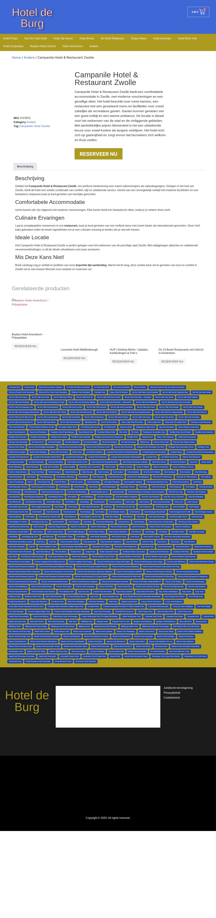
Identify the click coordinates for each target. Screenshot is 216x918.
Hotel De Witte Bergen (98, 527)
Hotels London (110, 467)
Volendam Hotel (99, 392)
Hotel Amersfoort (132, 542)
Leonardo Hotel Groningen (74, 457)
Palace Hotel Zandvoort (165, 437)
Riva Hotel (123, 432)
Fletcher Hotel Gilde (106, 586)
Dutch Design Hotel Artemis (175, 596)
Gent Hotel (13, 556)
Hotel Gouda (30, 517)
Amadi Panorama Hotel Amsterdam (38, 661)
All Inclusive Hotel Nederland (86, 661)
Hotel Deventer (162, 38)
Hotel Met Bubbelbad (195, 497)
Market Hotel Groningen (38, 452)
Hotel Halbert (99, 512)
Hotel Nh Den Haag (176, 492)
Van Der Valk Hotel (35, 38)
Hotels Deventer (87, 472)
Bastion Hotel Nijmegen (71, 636)
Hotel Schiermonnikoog (181, 482)
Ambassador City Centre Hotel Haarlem (166, 656)
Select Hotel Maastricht (17, 432)
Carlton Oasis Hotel (184, 611)
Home (16, 57)
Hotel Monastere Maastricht (34, 497)
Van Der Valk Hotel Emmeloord (81, 412)
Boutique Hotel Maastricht (143, 621)
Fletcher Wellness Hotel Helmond (183, 556)
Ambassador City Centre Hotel (195, 656)
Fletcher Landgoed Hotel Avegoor (81, 562)
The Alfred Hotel (110, 427)
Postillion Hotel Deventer (17, 437)
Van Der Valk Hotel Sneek (164, 397)
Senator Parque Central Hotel (188, 427)
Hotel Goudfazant (15, 517)
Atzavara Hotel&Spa (97, 651)
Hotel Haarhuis (135, 512)
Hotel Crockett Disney (55, 532)
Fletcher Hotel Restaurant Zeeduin (202, 562)
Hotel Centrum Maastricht (118, 532)
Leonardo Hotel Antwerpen (97, 457)
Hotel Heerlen (37, 512)
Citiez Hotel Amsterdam (102, 611)
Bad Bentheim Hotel (16, 651)
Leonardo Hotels (176, 452)
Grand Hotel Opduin (165, 547)
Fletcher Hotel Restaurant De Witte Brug (159, 576)
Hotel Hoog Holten (162, 507)
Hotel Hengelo (194, 507)
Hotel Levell (179, 502)
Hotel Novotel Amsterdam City (52, 492)
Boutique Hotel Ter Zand (120, 621)
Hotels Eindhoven (71, 472)
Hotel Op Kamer (63, 38)
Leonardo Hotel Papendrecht (19, 457)
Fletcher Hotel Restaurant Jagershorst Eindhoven (95, 572)
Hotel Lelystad (192, 502)
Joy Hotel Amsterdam (16, 462)
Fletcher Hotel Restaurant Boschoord (54, 581)
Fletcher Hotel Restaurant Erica (187, 572)
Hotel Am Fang (147, 542)
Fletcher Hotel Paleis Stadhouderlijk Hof (147, 581)
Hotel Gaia (140, 517)
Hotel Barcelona (47, 537)
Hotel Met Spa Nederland (150, 497)
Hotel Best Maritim (178, 532)
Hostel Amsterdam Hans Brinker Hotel (74, 547)
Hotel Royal (197, 482)
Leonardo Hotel (151, 457)
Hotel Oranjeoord (175, 487)
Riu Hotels (135, 432)
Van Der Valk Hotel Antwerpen (188, 417)
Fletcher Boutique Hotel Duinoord (43, 591)
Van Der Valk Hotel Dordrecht (106, 412)
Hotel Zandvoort (169, 472)
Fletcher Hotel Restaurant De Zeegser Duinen (91, 576)
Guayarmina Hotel (147, 547)
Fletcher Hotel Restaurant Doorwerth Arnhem (55, 576)
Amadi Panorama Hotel (63, 661)
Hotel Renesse (64, 487)
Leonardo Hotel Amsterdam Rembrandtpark (126, 457)
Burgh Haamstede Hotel (17, 621)
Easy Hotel (94, 596)
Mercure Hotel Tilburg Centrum (184, 442)
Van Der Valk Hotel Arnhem (164, 417)
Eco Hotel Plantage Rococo (76, 596)
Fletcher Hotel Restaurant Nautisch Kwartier (92, 566)
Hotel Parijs (10, 38)
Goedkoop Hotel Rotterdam (159, 552)
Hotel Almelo (175, 542)
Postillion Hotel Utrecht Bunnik (180, 432)
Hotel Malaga (84, 502)
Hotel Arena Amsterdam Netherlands (177, 537)
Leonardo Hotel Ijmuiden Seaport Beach (47, 457)
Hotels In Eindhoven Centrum (183, 467)
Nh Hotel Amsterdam (109, 442)
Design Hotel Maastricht (17, 601)
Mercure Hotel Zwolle (161, 442)
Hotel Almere (161, 542)
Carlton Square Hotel (145, 611)
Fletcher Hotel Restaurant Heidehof (129, 572)
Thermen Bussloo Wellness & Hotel (41, 427)
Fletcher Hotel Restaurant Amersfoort (115, 581)
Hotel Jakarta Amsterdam (91, 507)
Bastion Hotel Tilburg (166, 631)
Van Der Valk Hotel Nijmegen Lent (21, 407)
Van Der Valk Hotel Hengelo (169, 407)
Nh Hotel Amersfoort (128, 442)
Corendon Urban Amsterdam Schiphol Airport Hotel (66, 606)
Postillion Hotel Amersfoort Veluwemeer (109, 437)
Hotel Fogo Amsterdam (157, 517)
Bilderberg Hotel (84, 626)
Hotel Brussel (136, 532)
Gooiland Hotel (76, 552)
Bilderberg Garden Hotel (129, 626)
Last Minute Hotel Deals (169, 457)
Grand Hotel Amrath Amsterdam (20, 552)
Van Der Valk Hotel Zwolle (202, 392)
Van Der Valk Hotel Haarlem (193, 407)
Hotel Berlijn (13, 537)
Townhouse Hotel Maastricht (201, 422)
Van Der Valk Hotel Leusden (72, 407)
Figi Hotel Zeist (83, 591)
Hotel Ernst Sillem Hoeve (178, 517)
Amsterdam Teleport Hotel (69, 656)
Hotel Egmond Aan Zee (39, 522)
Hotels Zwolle (206, 462)
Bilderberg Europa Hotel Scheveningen (155, 626)
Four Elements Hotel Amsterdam (32, 556)
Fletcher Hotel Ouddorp (173, 581)
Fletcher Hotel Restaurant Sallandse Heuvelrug (55, 566)
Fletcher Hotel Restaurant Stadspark (22, 566)
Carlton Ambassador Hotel (131, 616)
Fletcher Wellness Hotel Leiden (156, 556)
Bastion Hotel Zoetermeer (82, 631)
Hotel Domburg (139, 522)
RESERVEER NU (98, 154)
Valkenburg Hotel (91, 422)
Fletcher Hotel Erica (124, 586)
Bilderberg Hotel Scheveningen (36, 626)
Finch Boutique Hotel (66, 591)
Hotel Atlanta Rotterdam (98, 537)
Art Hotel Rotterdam (112, 38)
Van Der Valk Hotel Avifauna (118, 417)
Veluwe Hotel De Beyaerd (119, 392)
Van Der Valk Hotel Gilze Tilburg (55, 412)
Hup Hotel (193, 462)
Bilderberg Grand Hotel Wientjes (105, 626)
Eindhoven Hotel (14, 596)
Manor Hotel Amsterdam (59, 452)
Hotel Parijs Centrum (127, 487)
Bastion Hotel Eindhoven (17, 641)
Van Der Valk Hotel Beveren (94, 417)
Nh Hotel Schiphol (54, 442)
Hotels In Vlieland (143, 467)
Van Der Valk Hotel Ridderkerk (146, 402)
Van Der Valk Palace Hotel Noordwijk (145, 392)
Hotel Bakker (81, 537)
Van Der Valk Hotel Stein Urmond (108, 397)
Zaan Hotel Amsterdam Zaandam (50, 387)
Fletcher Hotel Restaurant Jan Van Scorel (58, 572)
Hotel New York (187, 38)
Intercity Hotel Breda (55, 462)
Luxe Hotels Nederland (94, 452)
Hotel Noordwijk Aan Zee (99, 492)
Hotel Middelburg (87, 497)
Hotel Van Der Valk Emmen (162, 477)
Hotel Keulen (59, 507)
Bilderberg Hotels (15, 626)
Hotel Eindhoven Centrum (18, 522)
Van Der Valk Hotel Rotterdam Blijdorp (82, 402)
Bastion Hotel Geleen (186, 636)
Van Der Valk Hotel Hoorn (146, 407)
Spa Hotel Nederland (166, 427)
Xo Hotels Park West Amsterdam (78, 387)
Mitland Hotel (145, 442)
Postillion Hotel (132, 437)
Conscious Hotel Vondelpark (183, 606)
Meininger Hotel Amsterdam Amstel (181, 447)
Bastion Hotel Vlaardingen (126, 631)
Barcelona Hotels (161, 646)
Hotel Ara (52, 542)
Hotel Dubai (88, 522)
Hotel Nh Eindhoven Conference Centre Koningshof (146, 492)
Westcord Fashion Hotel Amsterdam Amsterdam (167, 387)
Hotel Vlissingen (98, 477)
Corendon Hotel (93, 606)
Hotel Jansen (72, 507)
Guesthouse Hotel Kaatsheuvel (125, 547)
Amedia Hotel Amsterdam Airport (136, 656)
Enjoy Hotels (138, 38)
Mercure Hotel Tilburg (16, 447)
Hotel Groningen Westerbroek (154, 512)
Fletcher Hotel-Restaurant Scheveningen (148, 562)
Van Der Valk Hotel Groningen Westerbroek (24, 412)
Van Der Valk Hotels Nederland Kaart (175, 392)
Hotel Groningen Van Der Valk (180, 512)
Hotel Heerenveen (52, 512)
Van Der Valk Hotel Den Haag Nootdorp (169, 412)
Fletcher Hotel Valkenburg (176, 562)
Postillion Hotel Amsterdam (81, 437)
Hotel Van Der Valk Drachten (187, 477)
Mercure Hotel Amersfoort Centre (98, 447)
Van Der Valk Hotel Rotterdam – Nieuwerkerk (115, 402)
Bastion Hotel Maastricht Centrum (96, 636)
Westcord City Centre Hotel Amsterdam (53, 392)
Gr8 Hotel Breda (60, 552)
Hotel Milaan (72, 497)
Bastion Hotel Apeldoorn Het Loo (160, 641)
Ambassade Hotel (15, 661)
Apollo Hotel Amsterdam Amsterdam (22, 656)
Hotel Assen (135, 537)
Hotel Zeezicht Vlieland (151, 472)
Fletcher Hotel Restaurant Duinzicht (21, 576)
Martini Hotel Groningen (17, 452)
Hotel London (130, 502)
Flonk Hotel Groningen (80, 556)
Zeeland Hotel (29, 387)
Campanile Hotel (193, 616)
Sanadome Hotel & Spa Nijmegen (62, 432)
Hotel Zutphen (118, 472)
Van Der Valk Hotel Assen (141, 417)
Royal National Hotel (86, 432)
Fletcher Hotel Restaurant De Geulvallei (23, 581)
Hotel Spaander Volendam (133, 482)
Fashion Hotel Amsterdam (102, 591)
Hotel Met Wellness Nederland (126, 497)
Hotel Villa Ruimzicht (115, 477)
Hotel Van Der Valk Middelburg (138, 477)
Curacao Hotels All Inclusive (151, 601)
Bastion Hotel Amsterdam (100, 646)
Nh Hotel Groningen (91, 442)
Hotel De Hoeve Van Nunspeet (160, 527)
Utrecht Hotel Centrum (109, 422)
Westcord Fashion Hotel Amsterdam (22, 392)
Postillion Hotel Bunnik (38, 437)
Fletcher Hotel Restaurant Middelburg (125, 566)
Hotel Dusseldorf (58, 522)
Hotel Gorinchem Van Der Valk (49, 517)
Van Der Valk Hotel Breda (71, 417)
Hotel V (30, 482)
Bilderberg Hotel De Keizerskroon (62, 626)
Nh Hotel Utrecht (38, 442)
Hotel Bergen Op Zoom (30, 537)
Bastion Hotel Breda (95, 641)
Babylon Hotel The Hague (36, 651)
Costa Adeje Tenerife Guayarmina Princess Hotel (26, 606)
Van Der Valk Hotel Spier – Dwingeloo (138, 397)
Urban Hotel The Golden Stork (175, 422)
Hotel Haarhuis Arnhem (117, 512)
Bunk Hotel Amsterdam (56, 621)
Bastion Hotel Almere (143, 646)
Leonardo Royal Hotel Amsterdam (154, 452)
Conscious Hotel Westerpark (158, 606)
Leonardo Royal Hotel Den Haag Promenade (122, 452)
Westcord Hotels (140, 387)
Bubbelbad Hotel (86, 621)
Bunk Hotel (73, 621)
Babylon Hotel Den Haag (58, 651)
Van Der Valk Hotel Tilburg (63, 397)
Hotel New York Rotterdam (196, 492)
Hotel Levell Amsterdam (161, 502)
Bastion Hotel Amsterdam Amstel (48, 646)
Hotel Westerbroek (15, 477)
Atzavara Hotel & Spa (116, 651)
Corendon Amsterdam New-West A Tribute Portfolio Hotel (123, 606)
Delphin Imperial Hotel (129, 601)
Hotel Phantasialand (109, 487)
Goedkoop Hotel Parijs (181, 552)
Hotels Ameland (103, 472)
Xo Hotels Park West (101, 387)
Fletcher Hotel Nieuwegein (195, 581)
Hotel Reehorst (79, 487)
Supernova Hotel (126, 427)
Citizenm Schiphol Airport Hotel (39, 611)
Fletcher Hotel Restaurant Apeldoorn (85, 581)
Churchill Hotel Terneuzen (124, 611)
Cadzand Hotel (208, 616)
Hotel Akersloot (189, 542)
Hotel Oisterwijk (14, 492)
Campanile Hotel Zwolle (34, 126)
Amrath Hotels (115, 656)
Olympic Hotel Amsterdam (18, 442)
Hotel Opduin (190, 487)
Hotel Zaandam (185, 472)
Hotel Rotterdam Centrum (18, 487)
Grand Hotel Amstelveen (203, 547)
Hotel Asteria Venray (119, 537)
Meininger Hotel (203, 447)
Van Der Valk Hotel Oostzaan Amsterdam (176, 402)
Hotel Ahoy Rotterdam (17, 547)
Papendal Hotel (147, 437)
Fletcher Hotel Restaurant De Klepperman (193, 576)
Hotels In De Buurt (37, 472)
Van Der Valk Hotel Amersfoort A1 (21, 422)
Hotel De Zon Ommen (78, 527)
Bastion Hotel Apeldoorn (185, 641)
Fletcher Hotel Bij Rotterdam (174, 586)
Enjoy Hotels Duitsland (124, 591)
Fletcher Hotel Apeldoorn (197, 586)
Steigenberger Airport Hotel (145, 427)
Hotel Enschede (197, 517)
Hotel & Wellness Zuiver (47, 547)
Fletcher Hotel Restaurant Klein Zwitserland (24, 572)
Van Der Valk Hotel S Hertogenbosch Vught (49, 402)
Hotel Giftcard (127, 517)
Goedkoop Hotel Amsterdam (203, 552)
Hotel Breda (87, 38)
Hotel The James (77, 482)
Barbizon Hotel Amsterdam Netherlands (185, 646)
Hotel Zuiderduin (13, 46)
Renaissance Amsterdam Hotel (154, 432)
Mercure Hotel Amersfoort (123, 447)
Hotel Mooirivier (14, 497)
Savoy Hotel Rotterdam (38, 432)
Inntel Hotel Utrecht (159, 462)
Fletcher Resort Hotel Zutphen (19, 562)
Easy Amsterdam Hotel (110, 596)
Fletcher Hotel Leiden (63, 586)
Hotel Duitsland (73, 522)
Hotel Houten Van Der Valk (125, 507)
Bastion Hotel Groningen (165, 636)
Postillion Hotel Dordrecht (204, 432)
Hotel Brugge (149, 532)
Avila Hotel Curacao (79, 651)
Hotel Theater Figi (43, 482)
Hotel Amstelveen (90, 542)
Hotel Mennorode (15, 502)
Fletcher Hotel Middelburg (18, 586)
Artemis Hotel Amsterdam (137, 651)
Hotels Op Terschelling (51, 467)
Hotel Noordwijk (118, 492)
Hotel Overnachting (158, 487)
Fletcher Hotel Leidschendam (41, 586)
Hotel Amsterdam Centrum (69, 542)
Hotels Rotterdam (32, 467)
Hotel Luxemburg (115, 502)
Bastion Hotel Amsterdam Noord (20, 646)
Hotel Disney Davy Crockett (188, 522)
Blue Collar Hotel (186, 621)
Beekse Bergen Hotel (61, 631)
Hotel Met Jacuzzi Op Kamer (174, 497)
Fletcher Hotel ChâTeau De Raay (147, 586)
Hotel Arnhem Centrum (152, 537)
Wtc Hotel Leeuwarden (122, 387)
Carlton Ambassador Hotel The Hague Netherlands (100, 616)
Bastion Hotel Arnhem (137, 641)
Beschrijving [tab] (25, 166)
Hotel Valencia (206, 477)
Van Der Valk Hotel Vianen (18, 397)
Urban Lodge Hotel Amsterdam (132, 422)
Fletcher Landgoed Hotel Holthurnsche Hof (50, 562)
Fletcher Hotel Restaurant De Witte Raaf (126, 576)
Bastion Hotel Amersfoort (123, 646)
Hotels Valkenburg (15, 467)
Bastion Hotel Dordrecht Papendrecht (44, 641)
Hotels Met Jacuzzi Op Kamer (90, 467)
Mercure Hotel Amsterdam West (70, 447)
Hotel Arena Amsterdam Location (20, 542)
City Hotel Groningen (16, 611)
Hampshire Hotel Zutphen (101, 547)
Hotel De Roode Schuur (119, 527)
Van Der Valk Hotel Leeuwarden (122, 407)
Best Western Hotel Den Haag (19, 631)
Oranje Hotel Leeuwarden (187, 437)
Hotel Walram (83, 477)
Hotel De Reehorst (138, 527)
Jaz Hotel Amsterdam (36, 462)
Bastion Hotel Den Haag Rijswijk (72, 641)
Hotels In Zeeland (126, 467)
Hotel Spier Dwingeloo (112, 482)
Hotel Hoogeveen (145, 507)
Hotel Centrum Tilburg (96, 532)
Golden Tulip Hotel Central (109, 552)
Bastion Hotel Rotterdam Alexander (46, 636)
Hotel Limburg (144, 502)
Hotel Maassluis (99, 502)
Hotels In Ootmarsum (160, 467)
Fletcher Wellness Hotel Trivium (103, 556)
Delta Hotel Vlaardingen (76, 601)
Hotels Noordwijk (69, 467)
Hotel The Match (60, 482)
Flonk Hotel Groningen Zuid (58, 556)
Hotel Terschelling (93, 482)
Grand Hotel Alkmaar (43, 552)
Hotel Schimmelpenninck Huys (157, 482)
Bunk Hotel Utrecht (37, 621)
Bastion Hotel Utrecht (43, 46)
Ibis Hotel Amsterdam (178, 462)
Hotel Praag (93, 487)
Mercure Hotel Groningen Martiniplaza (42, 447)
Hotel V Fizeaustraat (16, 482)
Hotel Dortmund (123, 522)
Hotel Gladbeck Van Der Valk (91, 517)
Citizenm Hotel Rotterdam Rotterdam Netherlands (72, 611)
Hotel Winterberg (201, 472)
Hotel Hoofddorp (179, 507)
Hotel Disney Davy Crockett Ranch (161, 522)
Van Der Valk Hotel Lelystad (96, 407)
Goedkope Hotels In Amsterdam (134, 552)
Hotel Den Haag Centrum (57, 527)
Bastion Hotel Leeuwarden (143, 636)
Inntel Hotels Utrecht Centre (77, 462)
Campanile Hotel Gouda (174, 616)
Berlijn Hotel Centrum (42, 631)
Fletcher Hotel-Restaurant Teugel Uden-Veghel (113, 562)
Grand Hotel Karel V (183, 547)
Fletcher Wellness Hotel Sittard (130, 556)
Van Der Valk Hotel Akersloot (70, 422)
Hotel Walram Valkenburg (65, 477)
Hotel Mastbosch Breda (33, 502)
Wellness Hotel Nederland (81, 392)
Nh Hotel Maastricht (72, 442)
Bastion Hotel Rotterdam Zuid (19, 636)
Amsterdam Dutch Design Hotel (94, 656)
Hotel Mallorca (70, 502)
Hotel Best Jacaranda (196, 532)
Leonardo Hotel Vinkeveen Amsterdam (199, 452)
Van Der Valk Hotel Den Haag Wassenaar (136, 412)
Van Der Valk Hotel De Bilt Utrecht (21, 417)
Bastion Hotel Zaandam (104, 631)
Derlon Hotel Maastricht (38, 601)
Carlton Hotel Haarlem (41, 616)
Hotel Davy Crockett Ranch (19, 532)
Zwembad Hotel (14, 387)
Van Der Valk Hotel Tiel (84, 397)
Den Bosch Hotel (57, 601)
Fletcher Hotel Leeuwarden (85, 586)
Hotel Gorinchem (72, 46)
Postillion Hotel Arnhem (59, 437)
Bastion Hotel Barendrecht (116, 641)
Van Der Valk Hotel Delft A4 (196, 412)
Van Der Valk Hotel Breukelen (47, 417)
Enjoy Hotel (199, 591)
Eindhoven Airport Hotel (33, 596)
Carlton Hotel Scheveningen (19, 616)
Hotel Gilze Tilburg (111, 517)
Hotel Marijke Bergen (53, 502)
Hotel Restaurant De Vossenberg (43, 487)
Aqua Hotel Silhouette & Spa (179, 651)
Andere (93, 46)
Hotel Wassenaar (46, 477)
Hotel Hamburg (85, 512)
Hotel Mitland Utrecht (55, 497)
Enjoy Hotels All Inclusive (146, 591)
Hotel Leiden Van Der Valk (18, 507)
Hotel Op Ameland (205, 487)
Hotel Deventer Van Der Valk (19, 527)
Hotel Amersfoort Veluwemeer (111, 542)
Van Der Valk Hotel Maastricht (47, 407)
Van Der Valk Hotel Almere (46, 422)
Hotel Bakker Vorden (65, 537)
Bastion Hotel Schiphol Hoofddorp (189, 631)
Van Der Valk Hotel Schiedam (19, 402)
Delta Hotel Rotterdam (97, 601)
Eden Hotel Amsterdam (54, 596)
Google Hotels (90, 552)
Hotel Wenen (31, 477)
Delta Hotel (113, 601)
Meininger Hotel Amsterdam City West (150, 447)
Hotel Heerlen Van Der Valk (18, 512)
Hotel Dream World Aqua (105, 522)
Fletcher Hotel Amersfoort (18, 591)
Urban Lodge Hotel (154, 422)
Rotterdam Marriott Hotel (106, 432)
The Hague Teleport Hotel (67, 427)
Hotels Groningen (55, 472)
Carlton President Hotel (165, 611)
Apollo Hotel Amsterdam (47, 656)
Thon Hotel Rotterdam (17, 427)
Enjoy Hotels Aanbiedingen (168, 591)
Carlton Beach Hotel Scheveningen (65, 616)
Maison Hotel (77, 452)
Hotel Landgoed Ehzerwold (41, 507)
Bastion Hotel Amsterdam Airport (75, 646)
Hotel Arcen (41, 542)
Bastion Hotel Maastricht (121, 636)
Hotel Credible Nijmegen (76, 532)
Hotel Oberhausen (30, 492)
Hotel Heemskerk (69, 512)
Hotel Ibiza (108, 507)
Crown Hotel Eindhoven (174, 601)
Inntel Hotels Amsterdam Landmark (135, 462)
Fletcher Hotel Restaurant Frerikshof (159, 572)
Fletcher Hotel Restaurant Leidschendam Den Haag (161, 566)
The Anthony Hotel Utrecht (90, 427)
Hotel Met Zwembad (104, 497)
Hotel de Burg (32, 17)
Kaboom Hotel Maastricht (191, 457)
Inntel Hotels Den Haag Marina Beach (105, 462)
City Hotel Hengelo (204, 606)
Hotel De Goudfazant (183, 527)
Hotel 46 (32, 547)
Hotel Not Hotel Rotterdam (77, 492)
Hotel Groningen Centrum (204, 512)
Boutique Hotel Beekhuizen (165, 621)
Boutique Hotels (102, 621)
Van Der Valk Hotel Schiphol (187, 397)
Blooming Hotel (201, 621)
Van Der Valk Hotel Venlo (40, 397)
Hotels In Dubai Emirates (18, 472)
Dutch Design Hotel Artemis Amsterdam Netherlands (141, 596)
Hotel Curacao (38, 532)
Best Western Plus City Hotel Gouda (186, 626)
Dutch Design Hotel (196, 596)
